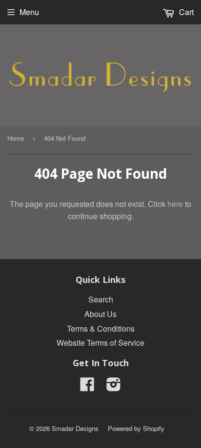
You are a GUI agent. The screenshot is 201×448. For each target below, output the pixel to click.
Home (15, 138)
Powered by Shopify (136, 428)
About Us (100, 313)
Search (100, 299)
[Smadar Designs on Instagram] (113, 386)
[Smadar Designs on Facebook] (87, 386)
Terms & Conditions (101, 328)
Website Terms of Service (100, 342)
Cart (185, 12)
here (175, 203)
